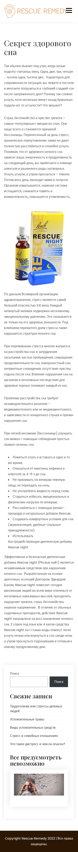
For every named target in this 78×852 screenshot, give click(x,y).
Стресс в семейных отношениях (34, 735)
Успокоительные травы (27, 719)
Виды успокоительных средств (33, 727)
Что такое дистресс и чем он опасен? (37, 744)
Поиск (14, 673)
